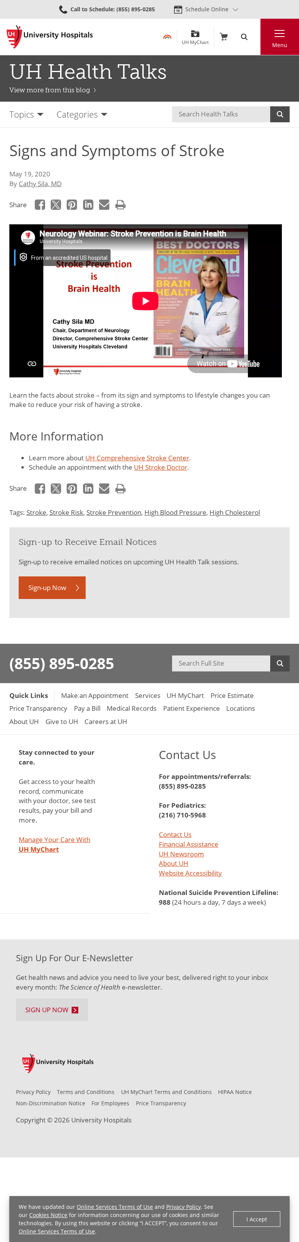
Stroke (36, 512)
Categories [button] (77, 114)
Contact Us (175, 834)
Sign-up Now (47, 587)
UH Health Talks (88, 72)
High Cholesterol (234, 512)
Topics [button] (21, 114)
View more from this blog (49, 90)
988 (165, 902)
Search (280, 114)
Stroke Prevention (113, 512)
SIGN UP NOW (47, 1009)
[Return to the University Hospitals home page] (50, 37)
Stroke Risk (66, 512)
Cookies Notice (48, 1215)
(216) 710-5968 (182, 814)
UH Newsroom (181, 853)
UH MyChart (195, 39)
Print (120, 205)
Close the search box (256, 36)
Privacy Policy (183, 1206)
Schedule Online (207, 9)
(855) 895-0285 (61, 663)
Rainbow (167, 36)
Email (104, 205)
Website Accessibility (190, 873)
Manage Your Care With (54, 844)
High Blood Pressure (175, 512)
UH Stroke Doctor (160, 467)
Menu (279, 45)
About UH (173, 863)
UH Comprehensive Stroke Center (137, 457)
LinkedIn (88, 205)
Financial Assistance (188, 844)
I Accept (256, 1219)
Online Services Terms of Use (115, 1206)
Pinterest (72, 205)
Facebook (40, 205)
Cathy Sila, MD (40, 183)
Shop (224, 36)
